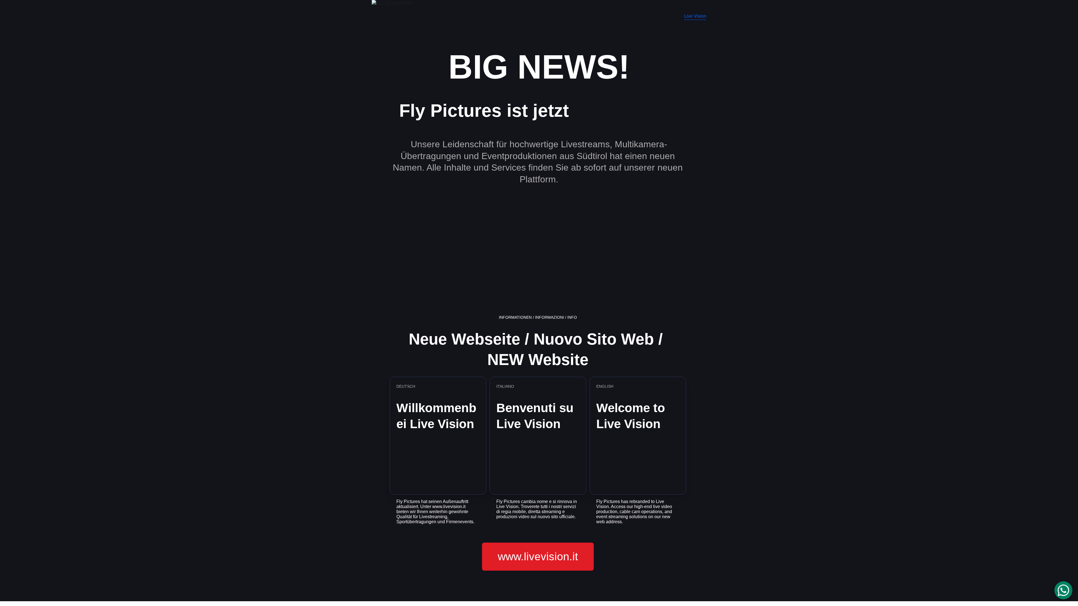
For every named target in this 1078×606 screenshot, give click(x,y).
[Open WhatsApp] (1063, 590)
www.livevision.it (538, 556)
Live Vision (695, 16)
